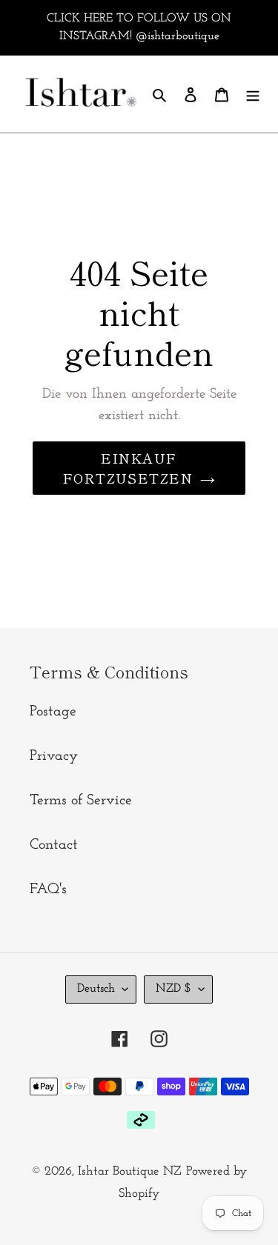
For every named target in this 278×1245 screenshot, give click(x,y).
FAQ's (48, 889)
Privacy (54, 756)
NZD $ (173, 989)
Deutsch (96, 989)
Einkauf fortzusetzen (128, 467)
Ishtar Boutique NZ (130, 1171)
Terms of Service (81, 800)
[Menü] (252, 94)
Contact (54, 845)
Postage (53, 711)
